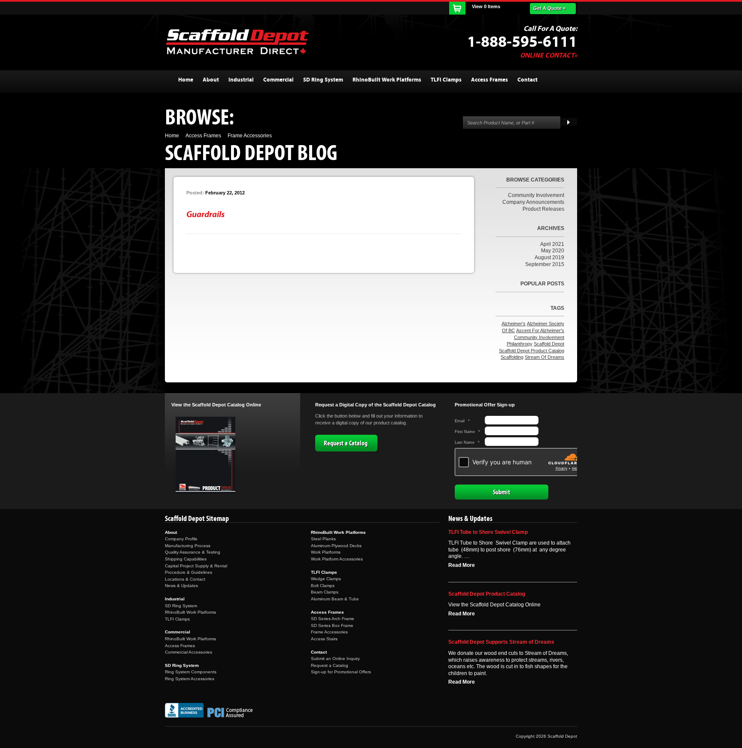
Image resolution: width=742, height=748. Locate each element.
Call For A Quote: (550, 28)
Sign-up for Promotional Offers (341, 671)
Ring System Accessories (189, 678)
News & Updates (181, 585)
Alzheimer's (514, 323)
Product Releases (543, 209)
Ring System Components (190, 671)
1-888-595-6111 (522, 42)
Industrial (175, 599)
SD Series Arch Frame (332, 618)
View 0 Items (486, 6)
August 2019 (549, 257)
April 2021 (552, 244)
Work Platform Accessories (337, 559)
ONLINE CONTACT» (548, 55)
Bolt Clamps (323, 585)
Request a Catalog (346, 443)
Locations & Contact (185, 579)
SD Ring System (181, 605)
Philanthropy (519, 343)
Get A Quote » (549, 8)
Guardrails (205, 214)
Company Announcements (533, 202)
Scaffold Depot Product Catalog (531, 350)
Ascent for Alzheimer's (540, 330)
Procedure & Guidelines (188, 572)
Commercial (177, 632)
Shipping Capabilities (186, 559)
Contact (319, 652)
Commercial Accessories (188, 652)
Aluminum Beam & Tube (335, 599)
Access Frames (180, 645)
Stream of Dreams (544, 357)
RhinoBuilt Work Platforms (190, 612)
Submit (501, 492)
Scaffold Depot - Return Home (237, 41)
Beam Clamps (324, 592)
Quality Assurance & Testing (192, 552)
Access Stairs (324, 638)
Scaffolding (512, 357)
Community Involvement (536, 195)
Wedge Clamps (326, 578)
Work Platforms (326, 552)
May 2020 (552, 251)
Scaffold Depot (549, 343)
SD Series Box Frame (332, 625)
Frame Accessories (329, 632)
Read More (461, 565)
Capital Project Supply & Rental (196, 565)
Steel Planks (323, 538)
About (171, 532)
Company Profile (181, 538)
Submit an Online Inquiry (335, 658)
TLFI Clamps (177, 619)
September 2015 (544, 264)
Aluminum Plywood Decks (336, 545)
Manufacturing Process (187, 545)
